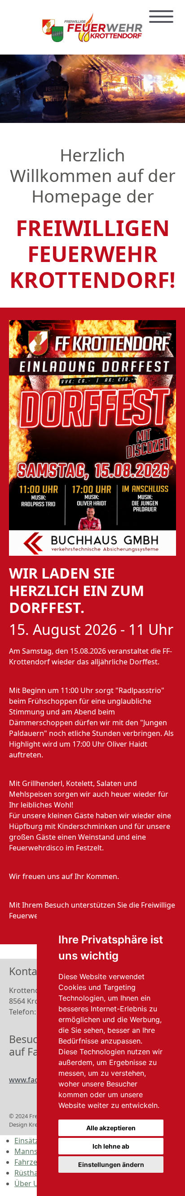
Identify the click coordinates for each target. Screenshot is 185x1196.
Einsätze (28, 1140)
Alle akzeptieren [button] (111, 1128)
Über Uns (30, 1183)
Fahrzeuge (32, 1162)
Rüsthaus (30, 1173)
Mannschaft (34, 1151)
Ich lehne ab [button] (110, 1146)
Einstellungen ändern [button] (111, 1164)
